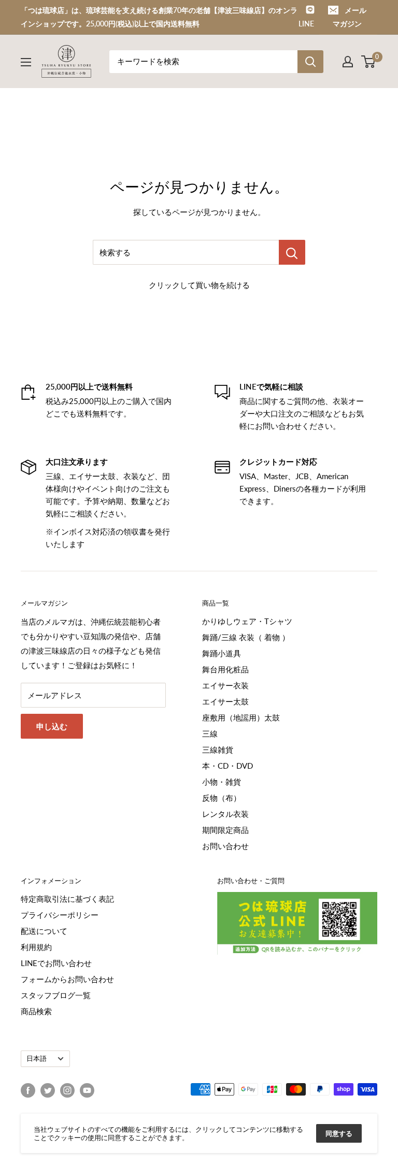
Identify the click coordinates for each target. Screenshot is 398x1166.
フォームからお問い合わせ (67, 979)
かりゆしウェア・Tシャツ (247, 621)
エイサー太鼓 (225, 701)
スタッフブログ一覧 (56, 995)
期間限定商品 (225, 829)
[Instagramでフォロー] (67, 1090)
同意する (338, 1133)
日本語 (36, 1058)
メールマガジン (349, 17)
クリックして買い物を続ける (199, 285)
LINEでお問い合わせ (56, 963)
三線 (210, 733)
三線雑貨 (217, 749)
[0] (368, 61)
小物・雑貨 (221, 781)
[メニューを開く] (26, 62)
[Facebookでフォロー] (28, 1090)
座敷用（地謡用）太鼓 (241, 717)
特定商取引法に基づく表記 (67, 898)
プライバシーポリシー (59, 914)
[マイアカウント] (348, 61)
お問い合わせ (225, 846)
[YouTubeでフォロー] (87, 1090)
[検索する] (292, 252)
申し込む (51, 726)
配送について (44, 930)
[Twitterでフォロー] (47, 1090)
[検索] (310, 61)
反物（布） (221, 797)
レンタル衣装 (225, 813)
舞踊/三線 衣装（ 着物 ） (246, 637)
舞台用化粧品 (225, 669)
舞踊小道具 (221, 653)
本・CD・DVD (227, 765)
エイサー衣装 (225, 685)
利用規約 (36, 947)
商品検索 (36, 1011)
